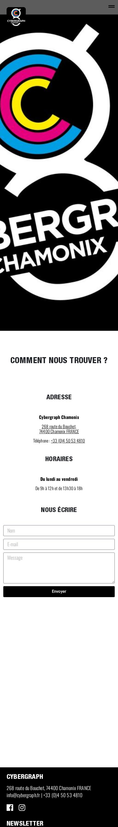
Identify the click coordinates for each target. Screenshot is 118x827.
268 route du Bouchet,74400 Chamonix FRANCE (59, 429)
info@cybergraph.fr (23, 795)
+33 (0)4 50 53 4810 (68, 440)
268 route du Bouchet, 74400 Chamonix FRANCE (49, 787)
